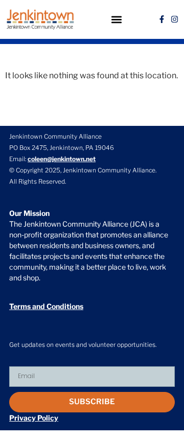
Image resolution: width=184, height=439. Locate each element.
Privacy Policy (33, 417)
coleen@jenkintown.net (62, 159)
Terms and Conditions (46, 306)
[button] (116, 19)
